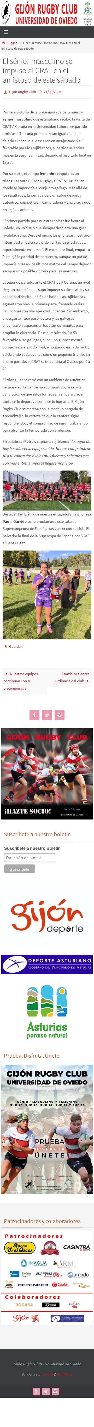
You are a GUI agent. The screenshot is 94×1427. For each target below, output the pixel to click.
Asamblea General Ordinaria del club (72, 675)
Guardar (15, 645)
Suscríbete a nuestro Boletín (32, 846)
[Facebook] (34, 713)
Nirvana (47, 1372)
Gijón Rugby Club (22, 91)
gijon (14, 43)
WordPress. (64, 1372)
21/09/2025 (52, 91)
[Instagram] (59, 713)
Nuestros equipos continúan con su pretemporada (20, 678)
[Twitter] (47, 713)
